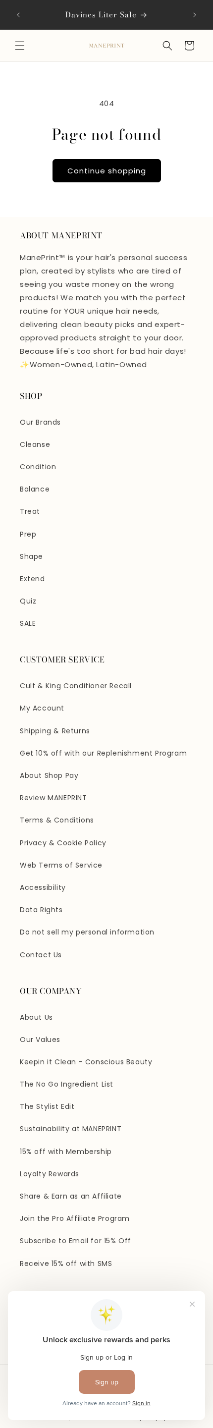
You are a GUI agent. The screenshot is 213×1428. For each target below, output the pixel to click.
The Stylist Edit (47, 1106)
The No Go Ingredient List (66, 1084)
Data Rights (41, 910)
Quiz (28, 601)
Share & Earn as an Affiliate (71, 1196)
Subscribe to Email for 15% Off (75, 1241)
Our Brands (40, 422)
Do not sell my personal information (87, 932)
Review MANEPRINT (53, 798)
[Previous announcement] (18, 15)
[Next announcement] (195, 15)
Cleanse (35, 444)
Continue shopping (106, 170)
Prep (28, 534)
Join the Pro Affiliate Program (75, 1218)
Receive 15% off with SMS (66, 1263)
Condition (38, 467)
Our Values (40, 1039)
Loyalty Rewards (49, 1174)
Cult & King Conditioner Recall (76, 686)
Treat (30, 511)
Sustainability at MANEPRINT (70, 1129)
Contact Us (41, 955)
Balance (35, 489)
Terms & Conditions (57, 820)
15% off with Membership (66, 1151)
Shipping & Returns (55, 731)
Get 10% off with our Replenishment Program (103, 753)
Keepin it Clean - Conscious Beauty (86, 1062)
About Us (36, 1017)
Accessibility (43, 887)
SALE (28, 623)
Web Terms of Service (61, 865)
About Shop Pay (49, 775)
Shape (31, 556)
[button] (20, 45)
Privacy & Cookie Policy (63, 843)
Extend (32, 579)
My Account (42, 708)
